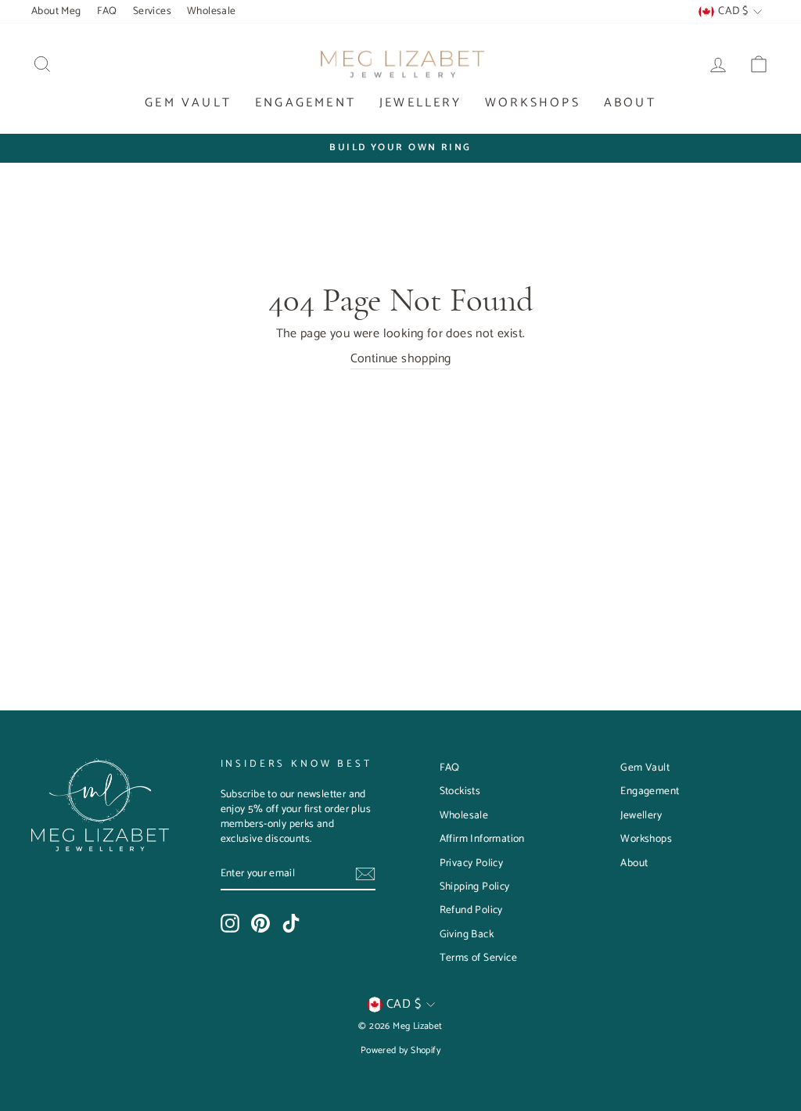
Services (152, 11)
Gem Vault (188, 102)
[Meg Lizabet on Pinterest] (260, 923)
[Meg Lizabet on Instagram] (230, 923)
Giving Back (467, 934)
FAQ (107, 11)
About (630, 102)
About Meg (56, 11)
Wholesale (211, 11)
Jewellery (420, 102)
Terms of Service (478, 957)
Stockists (460, 791)
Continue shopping (400, 360)
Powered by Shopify (400, 1050)
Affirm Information (482, 838)
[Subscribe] (365, 874)
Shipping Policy (475, 886)
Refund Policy (471, 910)
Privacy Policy (472, 863)
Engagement (305, 102)
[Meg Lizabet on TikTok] (291, 923)
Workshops (532, 102)
